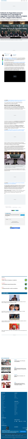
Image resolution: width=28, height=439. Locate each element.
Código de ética (13, 434)
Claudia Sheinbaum (15, 207)
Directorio (3, 434)
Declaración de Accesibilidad (10, 435)
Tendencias (2, 410)
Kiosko (3, 287)
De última (2, 414)
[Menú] (26, 1)
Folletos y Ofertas (16, 403)
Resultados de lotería (16, 414)
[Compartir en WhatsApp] (2, 60)
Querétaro (15, 397)
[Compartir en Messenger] (2, 61)
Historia (6, 435)
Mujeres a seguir (3, 395)
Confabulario (3, 409)
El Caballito (3, 283)
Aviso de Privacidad (24, 434)
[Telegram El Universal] (14, 421)
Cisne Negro (2, 424)
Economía (2, 406)
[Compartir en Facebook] (2, 57)
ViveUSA (15, 410)
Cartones (2, 405)
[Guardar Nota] (2, 64)
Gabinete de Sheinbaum (2, 399)
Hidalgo (15, 396)
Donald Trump (3, 401)
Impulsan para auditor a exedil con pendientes (10, 288)
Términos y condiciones (17, 435)
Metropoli (2, 402)
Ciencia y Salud (3, 411)
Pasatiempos (16, 412)
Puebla (15, 395)
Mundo (2, 400)
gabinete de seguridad (8, 207)
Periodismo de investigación (3, 397)
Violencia (17, 434)
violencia (19, 207)
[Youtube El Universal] (19, 421)
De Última (2, 421)
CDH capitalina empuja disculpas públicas (9, 284)
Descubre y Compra (16, 402)
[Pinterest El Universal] (23, 421)
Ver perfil (6, 55)
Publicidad (20, 434)
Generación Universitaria (15, 407)
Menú (2, 413)
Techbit (2, 419)
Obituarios (15, 405)
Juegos (15, 411)
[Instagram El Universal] (21, 421)
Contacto (22, 435)
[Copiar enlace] (2, 63)
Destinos (2, 415)
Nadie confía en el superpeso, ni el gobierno (9, 280)
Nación (5, 53)
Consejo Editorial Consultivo (8, 434)
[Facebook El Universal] (16, 421)
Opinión (3, 277)
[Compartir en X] (2, 59)
